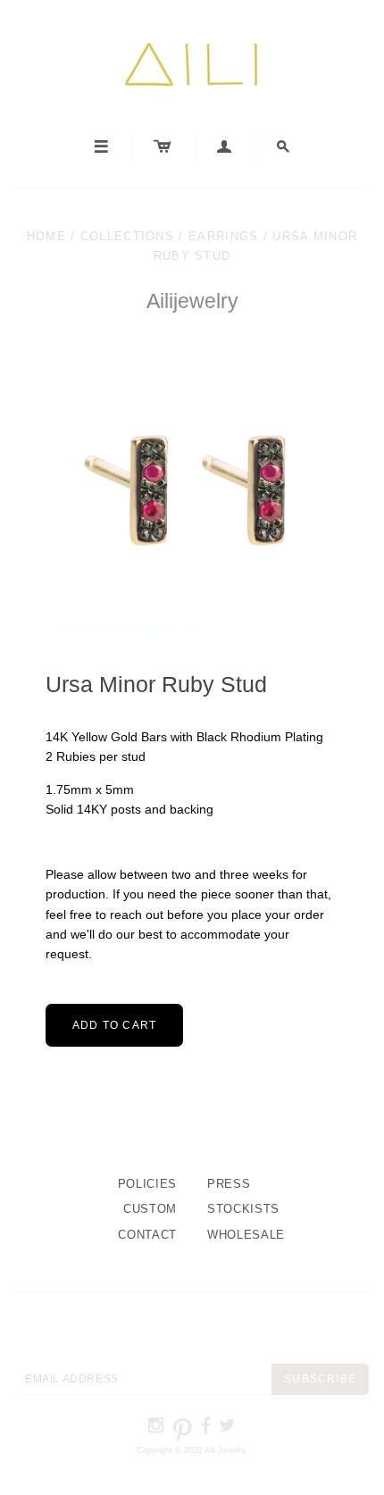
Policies (147, 1183)
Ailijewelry (192, 301)
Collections (127, 236)
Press (228, 1183)
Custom (150, 1208)
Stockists (243, 1208)
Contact (147, 1234)
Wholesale (246, 1234)
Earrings (223, 236)
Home (46, 236)
